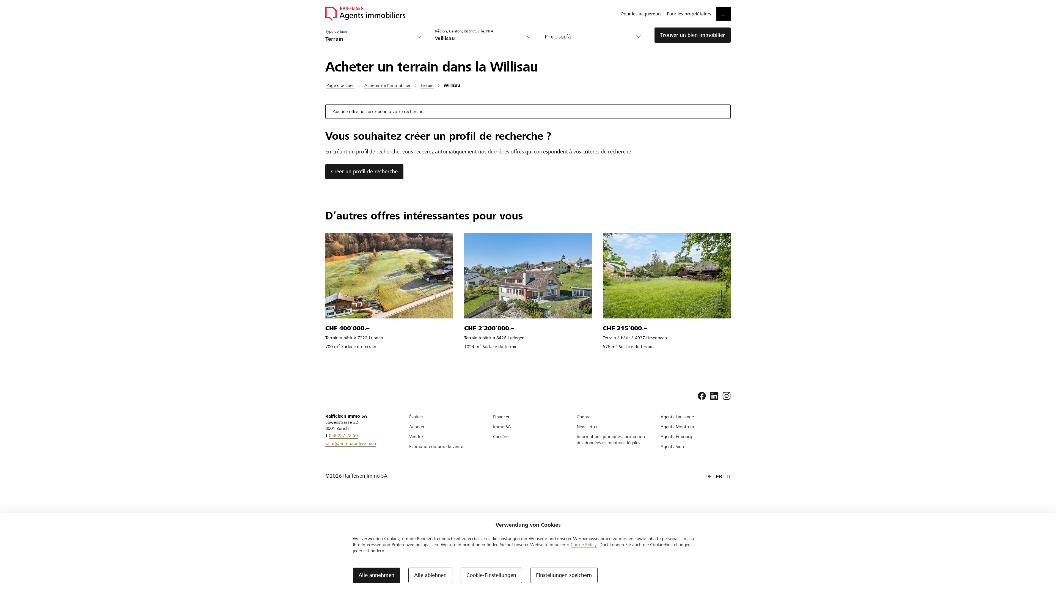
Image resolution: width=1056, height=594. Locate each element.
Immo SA (502, 426)
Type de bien (336, 31)
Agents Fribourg (676, 436)
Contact (584, 416)
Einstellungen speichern (564, 575)
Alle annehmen (376, 575)
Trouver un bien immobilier (692, 35)
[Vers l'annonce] (389, 275)
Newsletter (587, 426)
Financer (501, 416)
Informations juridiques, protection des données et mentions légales (611, 439)
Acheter (417, 426)
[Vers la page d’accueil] (365, 13)
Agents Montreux (678, 426)
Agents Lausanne (677, 416)
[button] (723, 14)
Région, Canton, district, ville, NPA (464, 31)
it (729, 476)
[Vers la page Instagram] (726, 396)
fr (719, 476)
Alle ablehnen (430, 575)
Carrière (500, 436)
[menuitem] (641, 14)
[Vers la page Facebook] (702, 396)
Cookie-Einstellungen (491, 575)
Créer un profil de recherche (364, 171)
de (708, 476)
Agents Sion (672, 446)
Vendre (416, 436)
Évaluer (416, 416)
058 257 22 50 (343, 435)
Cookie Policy (584, 544)
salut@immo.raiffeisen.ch (350, 443)
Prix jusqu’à (558, 37)
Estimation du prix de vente (436, 446)
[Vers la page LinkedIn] (714, 396)
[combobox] (480, 38)
